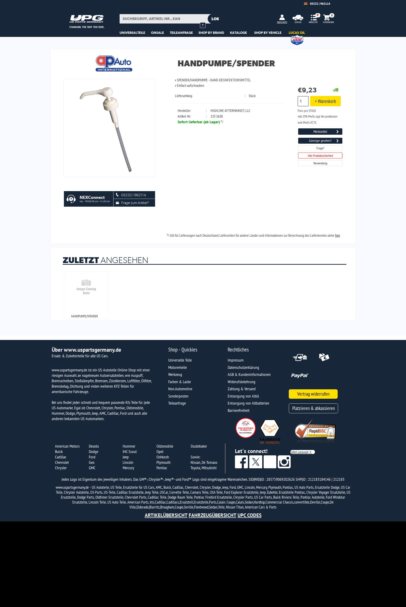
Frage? (320, 148)
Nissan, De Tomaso (204, 462)
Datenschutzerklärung (243, 367)
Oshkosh (162, 457)
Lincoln (128, 462)
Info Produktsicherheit (320, 156)
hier (337, 235)
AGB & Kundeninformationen (249, 374)
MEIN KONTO (282, 22)
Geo (91, 462)
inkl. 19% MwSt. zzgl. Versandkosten (317, 116)
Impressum (236, 360)
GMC (92, 467)
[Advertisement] (203, 564)
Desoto (94, 446)
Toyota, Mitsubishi (204, 467)
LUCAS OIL (297, 33)
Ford (92, 457)
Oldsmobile (164, 446)
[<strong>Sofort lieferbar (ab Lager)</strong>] (335, 90)
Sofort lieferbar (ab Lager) (199, 121)
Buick (59, 451)
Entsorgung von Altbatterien (248, 403)
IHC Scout (130, 451)
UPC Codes (250, 515)
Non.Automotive (180, 388)
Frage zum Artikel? (135, 203)
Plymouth (163, 462)
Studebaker (199, 446)
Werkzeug (175, 374)
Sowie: (195, 457)
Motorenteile (177, 367)
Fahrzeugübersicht (212, 515)
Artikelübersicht (166, 515)
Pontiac (161, 467)
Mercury (128, 467)
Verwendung (320, 163)
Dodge (93, 451)
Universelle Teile (180, 360)
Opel (159, 451)
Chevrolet (62, 462)
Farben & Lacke (179, 381)
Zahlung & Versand (242, 388)
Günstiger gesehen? (320, 140)
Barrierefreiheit (239, 410)
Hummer (129, 446)
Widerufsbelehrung (241, 381)
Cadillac (60, 457)
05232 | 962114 (320, 4)
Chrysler (61, 467)
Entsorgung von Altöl (243, 396)
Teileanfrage (177, 403)
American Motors (67, 446)
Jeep (126, 457)
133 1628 (217, 116)
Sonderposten (178, 396)
